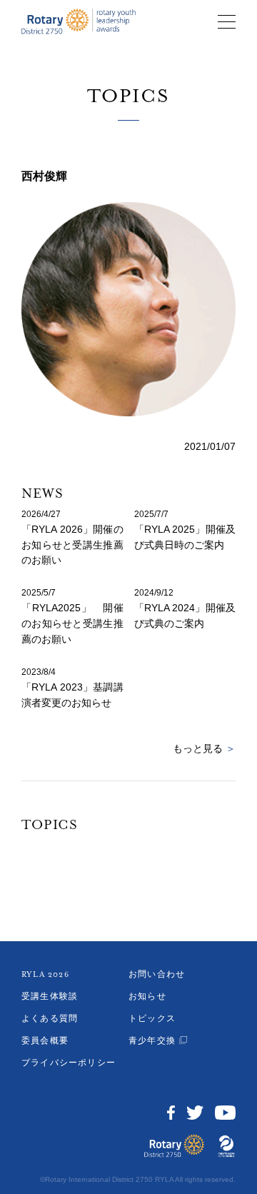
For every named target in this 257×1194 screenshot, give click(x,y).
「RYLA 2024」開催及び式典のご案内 (185, 615)
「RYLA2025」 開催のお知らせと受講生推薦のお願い (72, 623)
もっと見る (204, 748)
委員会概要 (45, 1040)
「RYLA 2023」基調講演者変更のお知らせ (72, 694)
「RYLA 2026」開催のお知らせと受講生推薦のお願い (72, 544)
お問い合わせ (156, 974)
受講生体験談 (49, 996)
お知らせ (147, 996)
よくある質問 (49, 1018)
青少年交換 (152, 1040)
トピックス (152, 1018)
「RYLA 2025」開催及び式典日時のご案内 (185, 537)
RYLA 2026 (45, 974)
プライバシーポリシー (68, 1063)
